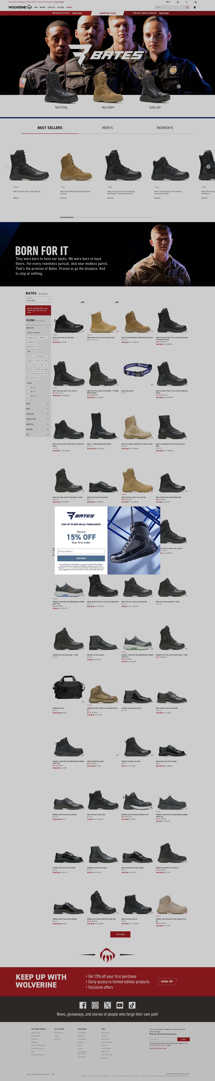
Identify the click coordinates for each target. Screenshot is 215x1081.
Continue (81, 558)
